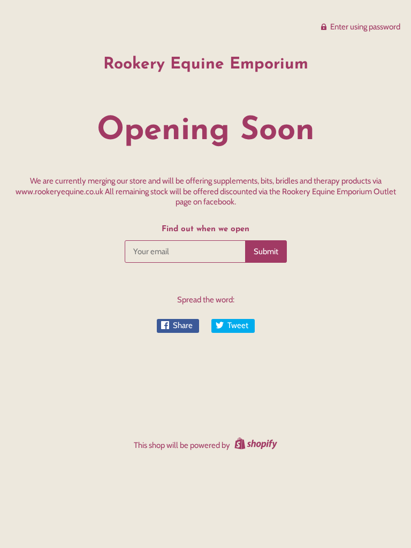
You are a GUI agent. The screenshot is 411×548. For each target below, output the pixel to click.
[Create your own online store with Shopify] (254, 445)
